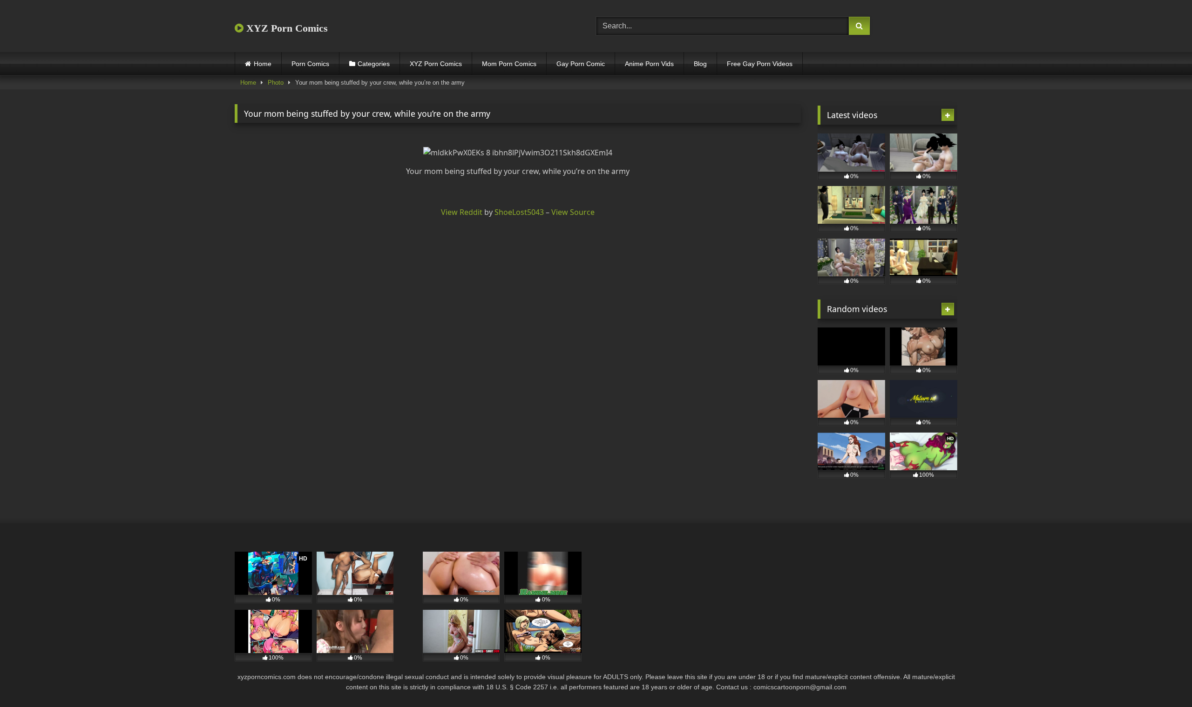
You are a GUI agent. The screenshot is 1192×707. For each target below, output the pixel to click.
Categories (374, 63)
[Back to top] (1163, 679)
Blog (700, 63)
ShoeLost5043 (519, 212)
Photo (276, 82)
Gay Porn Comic (580, 63)
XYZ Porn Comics (286, 28)
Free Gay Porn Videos (759, 63)
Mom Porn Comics (509, 63)
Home (262, 63)
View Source (573, 212)
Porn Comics (310, 63)
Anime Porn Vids (649, 63)
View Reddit (461, 212)
